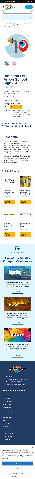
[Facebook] (29, 1)
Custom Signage (7, 411)
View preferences (17, 473)
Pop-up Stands (7, 407)
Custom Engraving (8, 436)
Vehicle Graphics (8, 433)
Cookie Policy (13, 477)
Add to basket (16, 107)
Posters (5, 420)
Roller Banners (7, 401)
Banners (5, 395)
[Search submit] (31, 11)
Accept (17, 463)
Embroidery (6, 427)
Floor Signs (16, 116)
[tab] (9, 131)
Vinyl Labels (11, 23)
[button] (32, 447)
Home (5, 23)
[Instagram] (31, 1)
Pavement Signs (7, 417)
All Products (6, 439)
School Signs (12, 25)
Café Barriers (7, 398)
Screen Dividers (7, 404)
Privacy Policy (21, 477)
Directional (27, 114)
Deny (17, 468)
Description (9, 131)
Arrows (15, 114)
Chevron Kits (6, 430)
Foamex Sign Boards (9, 414)
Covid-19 (19, 23)
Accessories (6, 423)
